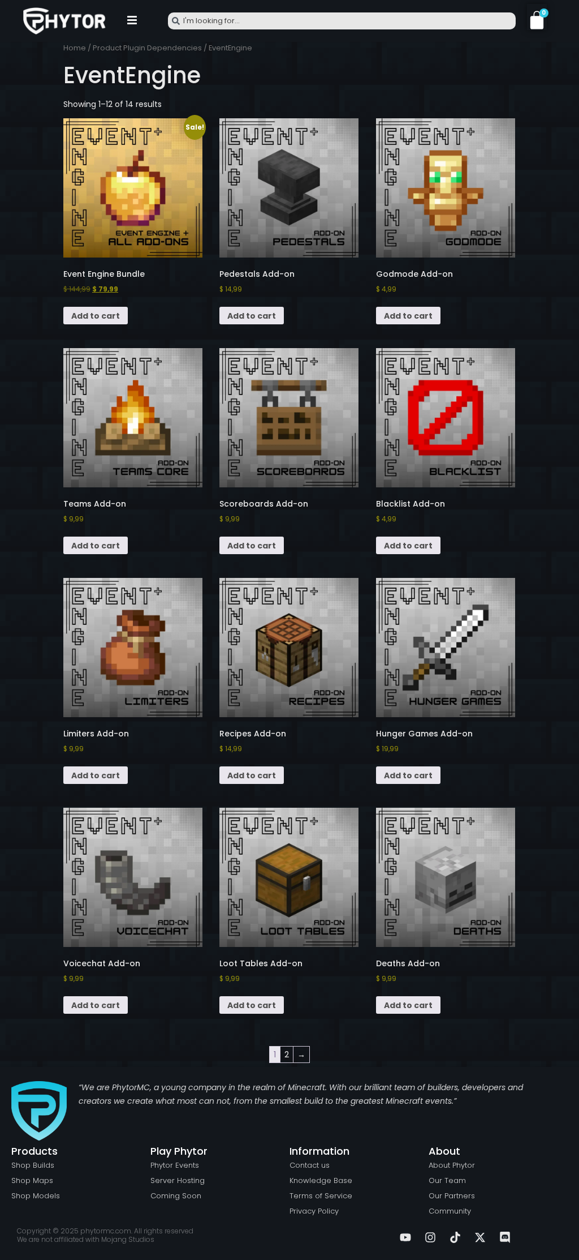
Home (74, 47)
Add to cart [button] (95, 316)
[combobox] (342, 20)
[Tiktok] (455, 1237)
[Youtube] (405, 1237)
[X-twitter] (480, 1237)
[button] (132, 21)
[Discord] (505, 1237)
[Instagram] (430, 1237)
